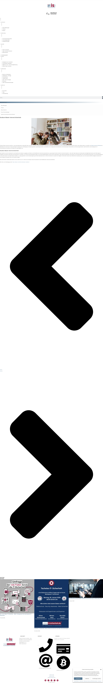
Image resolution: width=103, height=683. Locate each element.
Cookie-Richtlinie (76, 681)
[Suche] (102, 97)
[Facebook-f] (48, 680)
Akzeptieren (78, 678)
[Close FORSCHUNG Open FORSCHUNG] (1, 35)
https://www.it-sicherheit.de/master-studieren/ (20, 162)
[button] (100, 669)
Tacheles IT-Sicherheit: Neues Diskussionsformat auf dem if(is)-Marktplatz (51, 628)
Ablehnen (87, 678)
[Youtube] (45, 680)
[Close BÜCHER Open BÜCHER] (1, 46)
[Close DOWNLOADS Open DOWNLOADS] (1, 70)
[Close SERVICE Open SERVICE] (1, 58)
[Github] (54, 680)
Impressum (99, 681)
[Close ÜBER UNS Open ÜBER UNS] (1, 87)
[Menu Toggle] (0, 19)
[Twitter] (51, 680)
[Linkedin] (57, 680)
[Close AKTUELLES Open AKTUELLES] (1, 24)
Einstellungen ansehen (97, 678)
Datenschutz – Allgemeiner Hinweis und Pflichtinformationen (88, 681)
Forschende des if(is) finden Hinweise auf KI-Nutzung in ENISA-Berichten (85, 598)
